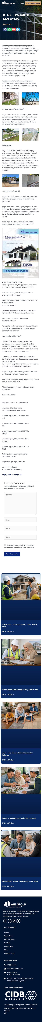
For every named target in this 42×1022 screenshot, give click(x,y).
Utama (6, 932)
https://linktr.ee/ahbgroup (12, 475)
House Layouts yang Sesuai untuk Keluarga (19, 818)
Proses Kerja (8, 946)
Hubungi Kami (9, 953)
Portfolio (7, 943)
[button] (22, 3)
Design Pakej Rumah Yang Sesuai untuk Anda (20, 881)
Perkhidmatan (9, 939)
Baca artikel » (8, 631)
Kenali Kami (8, 936)
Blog (5, 950)
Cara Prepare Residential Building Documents (20, 690)
